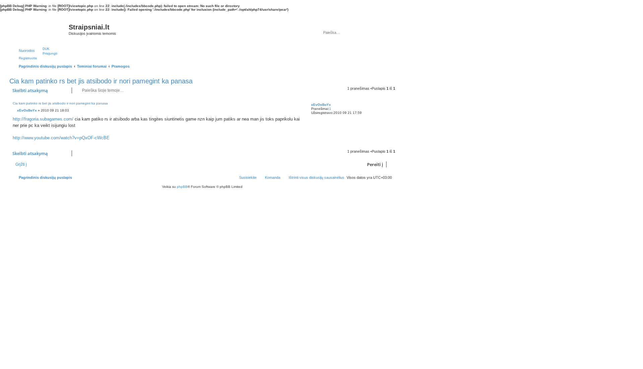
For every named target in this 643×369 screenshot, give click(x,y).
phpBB (182, 187)
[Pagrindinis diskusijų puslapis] (40, 28)
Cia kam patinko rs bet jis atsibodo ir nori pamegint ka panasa (101, 81)
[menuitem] (43, 48)
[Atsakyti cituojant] (295, 105)
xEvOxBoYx (321, 104)
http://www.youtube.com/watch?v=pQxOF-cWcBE (61, 137)
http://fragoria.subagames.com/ (43, 119)
